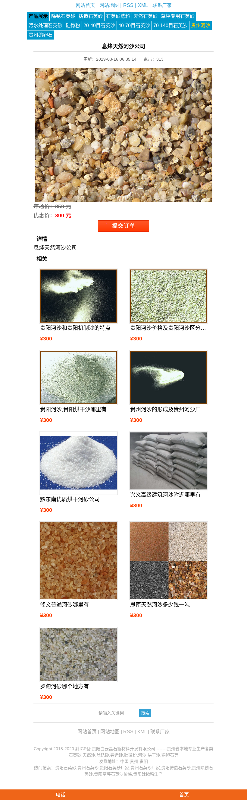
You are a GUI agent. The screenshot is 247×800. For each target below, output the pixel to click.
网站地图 (109, 5)
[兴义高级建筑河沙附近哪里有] (168, 461)
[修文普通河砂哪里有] (78, 560)
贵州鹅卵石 (41, 34)
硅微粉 (73, 25)
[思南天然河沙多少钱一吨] (168, 560)
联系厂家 (162, 5)
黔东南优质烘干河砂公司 (70, 499)
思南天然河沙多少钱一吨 (160, 605)
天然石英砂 (145, 16)
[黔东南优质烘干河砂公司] (78, 463)
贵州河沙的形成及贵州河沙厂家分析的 (168, 409)
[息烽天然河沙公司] (123, 197)
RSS (128, 5)
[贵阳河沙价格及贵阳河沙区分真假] (168, 296)
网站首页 (85, 5)
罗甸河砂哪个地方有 (64, 687)
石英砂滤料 (118, 16)
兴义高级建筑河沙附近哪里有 (165, 495)
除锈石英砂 (63, 16)
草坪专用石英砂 (178, 16)
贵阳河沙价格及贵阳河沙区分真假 (168, 328)
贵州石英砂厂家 (145, 767)
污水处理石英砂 (45, 25)
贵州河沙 (200, 25)
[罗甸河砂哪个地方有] (78, 654)
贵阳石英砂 (65, 767)
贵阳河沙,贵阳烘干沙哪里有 (73, 409)
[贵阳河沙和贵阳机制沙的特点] (78, 296)
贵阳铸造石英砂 (176, 767)
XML (143, 5)
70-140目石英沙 (170, 25)
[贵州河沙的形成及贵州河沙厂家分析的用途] (168, 377)
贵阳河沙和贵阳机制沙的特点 (75, 328)
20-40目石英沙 (99, 25)
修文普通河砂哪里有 (64, 605)
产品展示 (38, 16)
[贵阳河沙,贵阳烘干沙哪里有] (78, 377)
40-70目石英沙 (134, 25)
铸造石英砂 (91, 16)
